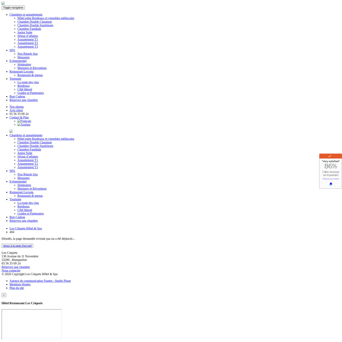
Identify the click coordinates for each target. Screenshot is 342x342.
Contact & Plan (19, 117)
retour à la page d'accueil (17, 245)
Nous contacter (11, 270)
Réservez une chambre (24, 100)
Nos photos (17, 106)
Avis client (16, 110)
